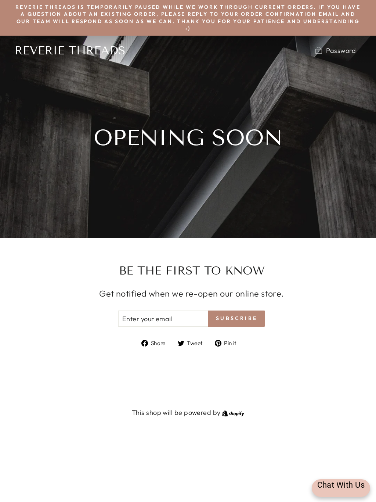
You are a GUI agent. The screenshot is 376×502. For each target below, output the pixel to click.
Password (341, 50)
